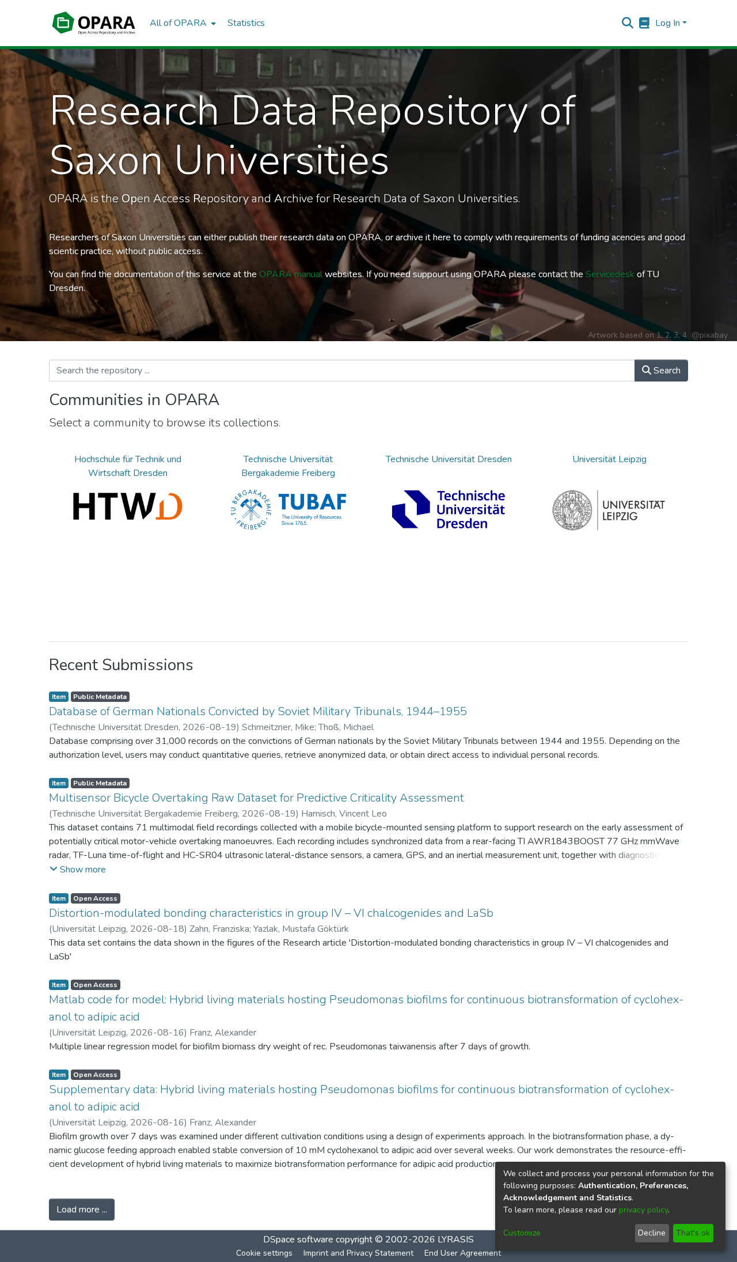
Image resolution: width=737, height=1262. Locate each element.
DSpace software (298, 1239)
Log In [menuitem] (667, 23)
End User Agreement (462, 1253)
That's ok (693, 1232)
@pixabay (710, 335)
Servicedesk (610, 274)
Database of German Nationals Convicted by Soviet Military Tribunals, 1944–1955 (258, 711)
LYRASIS (456, 1239)
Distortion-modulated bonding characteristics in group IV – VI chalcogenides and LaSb (271, 913)
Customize (522, 1232)
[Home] (93, 23)
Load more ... (81, 1209)
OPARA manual (290, 274)
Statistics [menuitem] (246, 23)
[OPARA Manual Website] (644, 23)
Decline (652, 1232)
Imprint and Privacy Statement (358, 1253)
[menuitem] (181, 23)
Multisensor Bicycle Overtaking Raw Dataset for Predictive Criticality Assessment (256, 798)
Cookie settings (264, 1253)
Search (666, 370)
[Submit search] (628, 23)
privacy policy (643, 1209)
